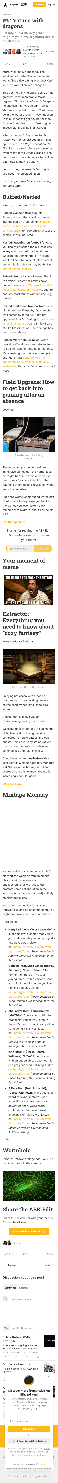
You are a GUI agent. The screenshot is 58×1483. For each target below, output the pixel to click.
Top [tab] (6, 1328)
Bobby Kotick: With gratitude (16, 1339)
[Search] (52, 1328)
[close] (48, 1376)
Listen (51, 51)
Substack (13, 1476)
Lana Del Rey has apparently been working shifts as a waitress (26, 362)
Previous (12, 1265)
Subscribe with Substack (31, 1441)
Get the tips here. (14, 522)
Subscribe (39, 4)
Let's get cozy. (12, 783)
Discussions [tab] (27, 1328)
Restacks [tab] (24, 1287)
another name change (17, 268)
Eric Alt (27, 50)
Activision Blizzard (27, 1352)
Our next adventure (16, 1364)
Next (47, 1265)
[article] (29, 1346)
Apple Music (31, 947)
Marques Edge (35, 53)
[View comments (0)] (17, 64)
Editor (35, 50)
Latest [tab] (14, 1328)
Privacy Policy (39, 1454)
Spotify (16, 947)
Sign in (51, 4)
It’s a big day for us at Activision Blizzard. (20, 1370)
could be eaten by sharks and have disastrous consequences (27, 226)
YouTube (23, 951)
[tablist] (16, 1288)
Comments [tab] (10, 1287)
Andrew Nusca (30, 47)
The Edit (8, 14)
